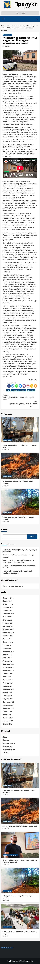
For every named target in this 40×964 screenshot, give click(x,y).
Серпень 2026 (8, 598)
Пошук (4, 529)
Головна (4, 26)
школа (23, 390)
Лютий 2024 (7, 692)
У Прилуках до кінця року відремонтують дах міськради (20, 551)
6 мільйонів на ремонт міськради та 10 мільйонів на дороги (17, 572)
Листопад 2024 (8, 664)
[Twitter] (12, 386)
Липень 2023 (7, 714)
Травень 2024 (8, 683)
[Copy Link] (31, 386)
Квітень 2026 (7, 610)
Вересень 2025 (8, 632)
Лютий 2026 (7, 617)
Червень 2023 (8, 718)
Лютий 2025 (7, 655)
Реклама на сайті (7, 948)
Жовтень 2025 (8, 629)
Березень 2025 (8, 651)
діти (8, 390)
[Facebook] (9, 386)
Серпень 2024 (8, 673)
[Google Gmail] (28, 386)
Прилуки (26, 3)
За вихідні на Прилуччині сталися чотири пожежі (18, 556)
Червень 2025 (8, 642)
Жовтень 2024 (8, 667)
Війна (5, 737)
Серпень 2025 (8, 636)
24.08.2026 (6, 449)
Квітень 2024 (7, 686)
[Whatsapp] (16, 386)
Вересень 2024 (8, 670)
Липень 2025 (7, 639)
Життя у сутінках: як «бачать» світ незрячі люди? (18, 397)
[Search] (36, 19)
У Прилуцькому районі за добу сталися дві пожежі (19, 567)
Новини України (9, 749)
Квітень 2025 (7, 648)
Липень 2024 (7, 677)
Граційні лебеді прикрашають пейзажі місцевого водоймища (23, 404)
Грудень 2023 (8, 699)
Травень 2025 (8, 645)
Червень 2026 (8, 604)
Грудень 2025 (8, 623)
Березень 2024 (8, 689)
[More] (35, 386)
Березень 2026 (8, 614)
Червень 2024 (8, 680)
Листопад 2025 (8, 626)
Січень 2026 (7, 620)
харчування (15, 390)
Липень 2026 (7, 601)
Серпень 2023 (8, 711)
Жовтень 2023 (8, 705)
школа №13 (31, 390)
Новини (11, 26)
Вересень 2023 (8, 708)
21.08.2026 (6, 521)
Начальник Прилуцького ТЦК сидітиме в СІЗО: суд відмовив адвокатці (18, 561)
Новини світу (8, 746)
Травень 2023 (8, 721)
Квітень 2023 (7, 724)
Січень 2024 (7, 696)
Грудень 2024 (8, 661)
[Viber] (24, 386)
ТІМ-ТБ (5, 753)
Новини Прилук (20, 26)
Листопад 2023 (8, 702)
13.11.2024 (7, 46)
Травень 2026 (8, 607)
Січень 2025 (7, 658)
